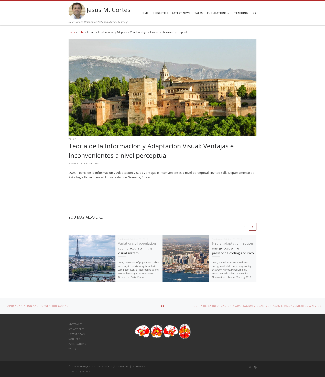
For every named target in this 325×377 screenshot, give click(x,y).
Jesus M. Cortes (95, 366)
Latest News (77, 334)
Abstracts (76, 324)
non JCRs (74, 339)
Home (72, 32)
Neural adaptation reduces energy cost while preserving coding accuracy (233, 248)
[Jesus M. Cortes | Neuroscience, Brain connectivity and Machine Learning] (77, 10)
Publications (77, 343)
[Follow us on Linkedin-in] (250, 367)
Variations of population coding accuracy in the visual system (137, 248)
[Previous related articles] (244, 227)
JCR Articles (76, 329)
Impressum (138, 366)
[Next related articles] (252, 227)
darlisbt (86, 371)
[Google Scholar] (255, 367)
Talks (81, 32)
